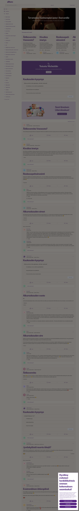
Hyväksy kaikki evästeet (68, 501)
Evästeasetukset (68, 506)
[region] (68, 491)
